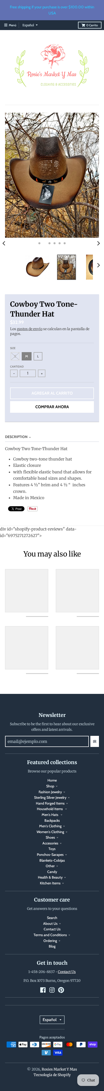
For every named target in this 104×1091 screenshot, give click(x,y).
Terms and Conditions (50, 935)
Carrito (92, 25)
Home (52, 780)
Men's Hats (50, 814)
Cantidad (17, 366)
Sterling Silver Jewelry (50, 797)
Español (28, 25)
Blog (52, 946)
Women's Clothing (50, 832)
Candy (52, 871)
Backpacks (52, 820)
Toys (52, 848)
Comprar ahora (52, 406)
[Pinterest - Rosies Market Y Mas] (61, 990)
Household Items (50, 809)
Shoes (50, 837)
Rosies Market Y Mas (59, 1069)
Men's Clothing (50, 826)
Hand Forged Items (50, 803)
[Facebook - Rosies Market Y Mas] (43, 990)
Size (12, 348)
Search (52, 917)
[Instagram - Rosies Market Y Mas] (52, 990)
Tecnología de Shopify (52, 1075)
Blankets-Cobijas (52, 860)
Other (50, 866)
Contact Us (52, 929)
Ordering (50, 940)
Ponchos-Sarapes (50, 854)
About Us (50, 923)
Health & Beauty (50, 877)
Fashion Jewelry (50, 792)
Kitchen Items (50, 883)
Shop (50, 786)
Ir (94, 741)
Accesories (50, 843)
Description (16, 436)
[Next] (98, 243)
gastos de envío (29, 329)
